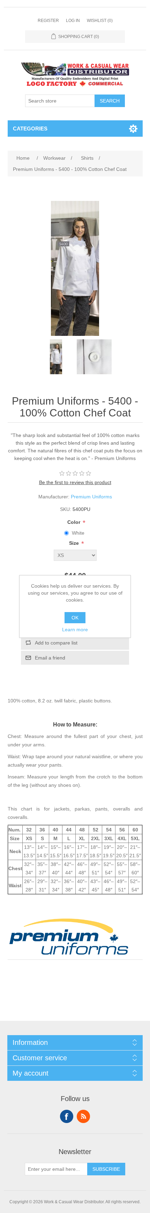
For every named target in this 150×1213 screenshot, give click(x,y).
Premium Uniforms (91, 496)
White (78, 533)
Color (74, 522)
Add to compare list (56, 643)
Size (74, 543)
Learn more (75, 629)
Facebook (66, 1116)
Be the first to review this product (75, 482)
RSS (83, 1116)
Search (110, 101)
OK (75, 617)
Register (48, 20)
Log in (73, 20)
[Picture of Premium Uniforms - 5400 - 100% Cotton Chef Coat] (55, 356)
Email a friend (50, 658)
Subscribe (106, 1169)
